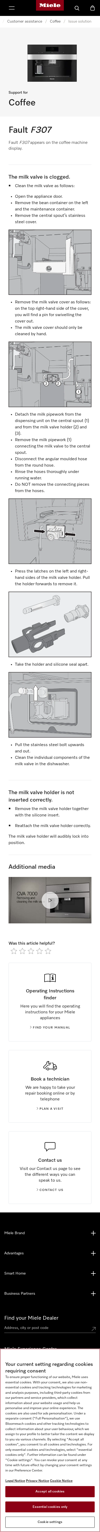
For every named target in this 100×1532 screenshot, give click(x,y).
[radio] (14, 951)
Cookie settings (50, 1522)
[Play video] (50, 900)
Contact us (51, 1190)
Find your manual (51, 1027)
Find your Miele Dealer (31, 1318)
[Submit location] (93, 1329)
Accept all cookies (50, 1491)
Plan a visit (51, 1109)
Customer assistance (24, 21)
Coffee (55, 21)
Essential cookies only (50, 1507)
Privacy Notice (37, 1481)
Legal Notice (15, 1481)
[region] (50, 1440)
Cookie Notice (61, 1481)
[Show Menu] (12, 8)
